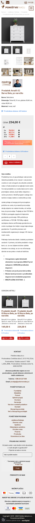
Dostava (17, 400)
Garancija (17, 402)
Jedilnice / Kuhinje (13, 12)
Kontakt (17, 407)
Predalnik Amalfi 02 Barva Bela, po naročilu (14, 313)
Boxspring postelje (17, 409)
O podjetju (17, 391)
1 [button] (11, 337)
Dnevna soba (17, 422)
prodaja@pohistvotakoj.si (19, 382)
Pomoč (17, 395)
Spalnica (17, 425)
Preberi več (18, 464)
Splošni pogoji (17, 398)
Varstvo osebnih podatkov (17, 404)
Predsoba (17, 434)
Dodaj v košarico (15, 162)
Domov (3, 12)
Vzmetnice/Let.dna (17, 436)
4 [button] (19, 337)
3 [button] (17, 337)
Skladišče (17, 393)
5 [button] (22, 337)
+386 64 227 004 (21, 379)
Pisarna (17, 432)
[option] (15, 318)
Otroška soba (17, 429)
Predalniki (24, 12)
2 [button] (14, 337)
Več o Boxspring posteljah (17, 411)
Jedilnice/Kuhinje (17, 420)
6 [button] (11, 339)
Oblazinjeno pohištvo (17, 427)
